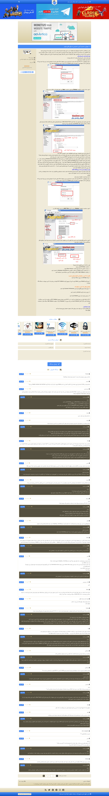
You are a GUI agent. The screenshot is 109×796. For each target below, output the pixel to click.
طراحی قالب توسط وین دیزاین (24, 794)
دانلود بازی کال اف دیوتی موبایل (49, 784)
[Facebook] (27, 72)
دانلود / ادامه (85, 335)
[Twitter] (30, 72)
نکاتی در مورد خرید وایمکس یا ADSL (53, 331)
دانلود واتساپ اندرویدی (85, 784)
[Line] (23, 72)
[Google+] (25, 72)
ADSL (33, 59)
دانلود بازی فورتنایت (38, 784)
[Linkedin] (29, 72)
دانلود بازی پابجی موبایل (63, 784)
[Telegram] (33, 72)
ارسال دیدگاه (54, 364)
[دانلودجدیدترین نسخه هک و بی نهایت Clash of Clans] (91, 11)
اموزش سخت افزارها (27, 59)
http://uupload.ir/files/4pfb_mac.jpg (82, 394)
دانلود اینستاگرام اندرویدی (74, 784)
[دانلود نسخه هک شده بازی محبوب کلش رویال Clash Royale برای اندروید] (18, 11)
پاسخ (21, 374)
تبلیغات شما (21, 781)
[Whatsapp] (21, 72)
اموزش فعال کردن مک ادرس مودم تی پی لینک (90, 331)
